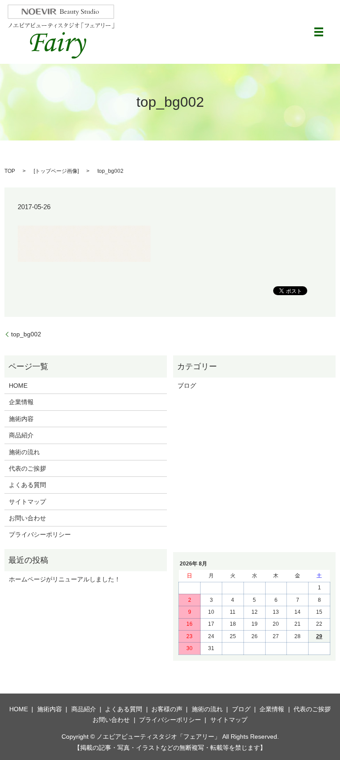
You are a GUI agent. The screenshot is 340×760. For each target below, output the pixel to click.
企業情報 (21, 401)
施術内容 (21, 418)
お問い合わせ (27, 518)
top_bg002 (26, 334)
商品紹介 (21, 435)
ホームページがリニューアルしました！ (64, 579)
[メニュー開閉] (318, 31)
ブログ (187, 385)
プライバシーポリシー (40, 534)
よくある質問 (27, 484)
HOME (18, 385)
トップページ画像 (56, 171)
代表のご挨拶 (27, 468)
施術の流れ (24, 452)
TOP (9, 171)
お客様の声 (166, 709)
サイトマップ (27, 501)
